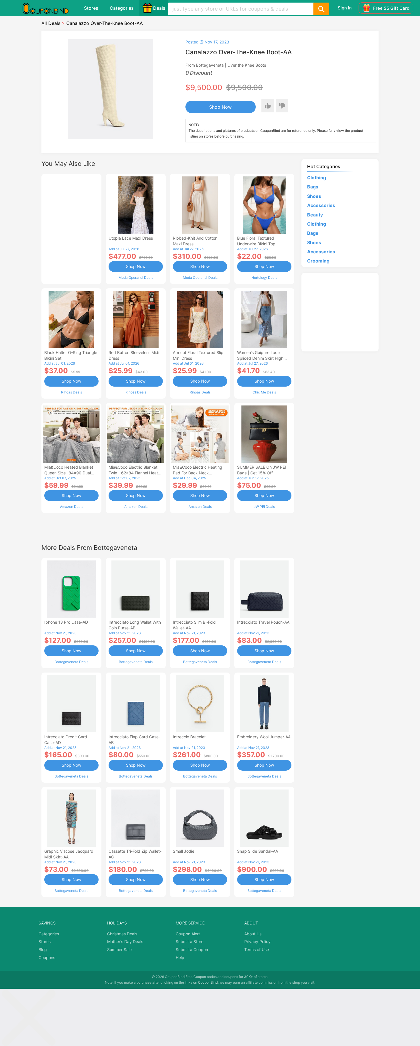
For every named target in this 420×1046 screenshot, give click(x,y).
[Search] (321, 9)
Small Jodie (183, 851)
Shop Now (220, 107)
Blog (43, 949)
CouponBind (208, 982)
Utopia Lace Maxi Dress (131, 238)
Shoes (314, 196)
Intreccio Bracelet (189, 736)
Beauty (315, 215)
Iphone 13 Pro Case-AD (66, 622)
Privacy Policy (257, 941)
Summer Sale (119, 949)
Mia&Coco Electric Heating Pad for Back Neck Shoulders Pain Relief (197, 473)
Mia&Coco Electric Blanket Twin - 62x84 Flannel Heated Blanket (136, 473)
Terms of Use (256, 949)
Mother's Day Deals (125, 941)
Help (180, 957)
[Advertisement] (71, 228)
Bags (312, 187)
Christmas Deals (122, 933)
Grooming (318, 261)
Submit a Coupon (192, 949)
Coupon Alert (188, 933)
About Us (252, 933)
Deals (159, 8)
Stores (91, 8)
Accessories (321, 205)
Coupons (47, 957)
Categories (122, 8)
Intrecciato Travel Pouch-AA (263, 622)
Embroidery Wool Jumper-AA (264, 736)
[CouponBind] (49, 8)
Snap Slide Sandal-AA (257, 851)
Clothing (316, 177)
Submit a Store (189, 941)
